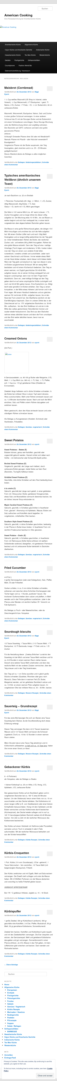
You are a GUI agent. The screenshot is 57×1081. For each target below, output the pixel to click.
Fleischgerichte (13, 998)
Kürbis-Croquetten (16, 853)
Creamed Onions (15, 338)
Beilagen (21, 162)
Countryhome (10, 65)
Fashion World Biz (25, 65)
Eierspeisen (12, 990)
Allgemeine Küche (31, 44)
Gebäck (7, 60)
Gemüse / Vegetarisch (16, 1006)
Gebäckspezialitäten (33, 162)
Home (6, 984)
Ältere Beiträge (11, 964)
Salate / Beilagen (14, 1026)
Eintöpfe (10, 992)
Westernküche (45, 55)
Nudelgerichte (13, 1015)
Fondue (10, 1001)
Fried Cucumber (15, 568)
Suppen (10, 1023)
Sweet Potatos (14, 440)
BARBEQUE (12, 1031)
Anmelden (8, 1055)
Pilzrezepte (11, 1020)
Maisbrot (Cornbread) (18, 88)
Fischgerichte (19, 60)
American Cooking (18, 15)
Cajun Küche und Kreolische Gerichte (18, 50)
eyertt (37, 342)
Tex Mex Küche (30, 55)
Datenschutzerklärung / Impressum (17, 71)
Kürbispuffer (12, 911)
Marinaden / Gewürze (16, 1012)
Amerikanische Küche (13, 44)
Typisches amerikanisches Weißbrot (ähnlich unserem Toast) (22, 179)
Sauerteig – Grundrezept (20, 706)
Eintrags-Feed (10, 1057)
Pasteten (10, 1017)
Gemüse (29, 427)
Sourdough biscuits (17, 631)
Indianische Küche (42, 50)
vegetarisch (37, 427)
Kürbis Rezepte (31, 840)
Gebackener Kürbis (17, 767)
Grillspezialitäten (34, 60)
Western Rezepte (32, 693)
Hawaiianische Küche (13, 55)
